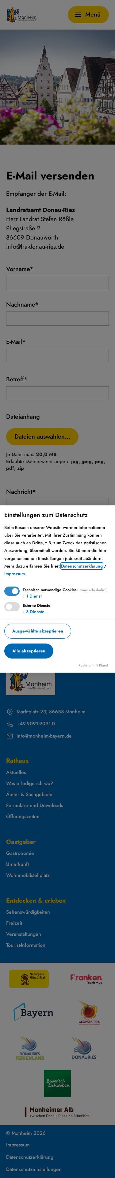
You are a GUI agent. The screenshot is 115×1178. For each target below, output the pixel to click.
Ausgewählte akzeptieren (37, 631)
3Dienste (33, 612)
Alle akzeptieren (28, 651)
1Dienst (32, 596)
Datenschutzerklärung (82, 566)
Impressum (14, 574)
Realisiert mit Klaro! (93, 665)
